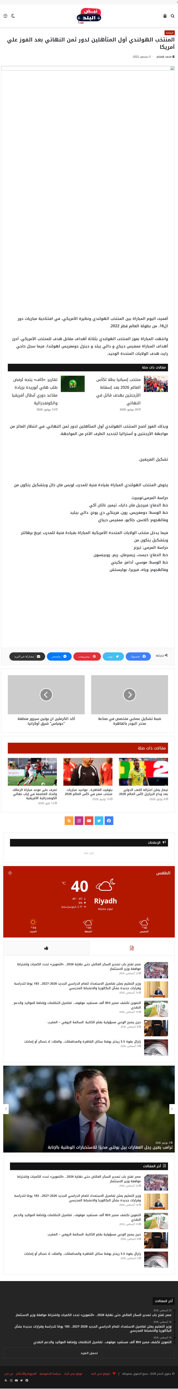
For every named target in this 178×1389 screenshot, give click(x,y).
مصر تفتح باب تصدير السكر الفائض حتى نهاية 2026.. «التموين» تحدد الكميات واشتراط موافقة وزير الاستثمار (79, 966)
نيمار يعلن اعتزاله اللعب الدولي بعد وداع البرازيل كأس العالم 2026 (143, 792)
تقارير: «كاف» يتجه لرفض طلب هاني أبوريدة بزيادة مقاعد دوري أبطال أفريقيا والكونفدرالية (35, 391)
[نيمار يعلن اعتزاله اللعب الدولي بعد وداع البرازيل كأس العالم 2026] (143, 771)
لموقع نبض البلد (99, 1373)
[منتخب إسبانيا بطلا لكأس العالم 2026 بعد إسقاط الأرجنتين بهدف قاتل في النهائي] (156, 384)
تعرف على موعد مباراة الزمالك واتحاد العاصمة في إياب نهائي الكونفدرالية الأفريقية (35, 794)
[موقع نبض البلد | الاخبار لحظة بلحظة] (89, 16)
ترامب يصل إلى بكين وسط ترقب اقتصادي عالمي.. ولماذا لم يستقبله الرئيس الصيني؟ (95, 1147)
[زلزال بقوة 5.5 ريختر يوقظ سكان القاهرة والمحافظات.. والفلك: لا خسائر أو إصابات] (156, 1047)
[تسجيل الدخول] (165, 17)
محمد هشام (164, 56)
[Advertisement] (88, 220)
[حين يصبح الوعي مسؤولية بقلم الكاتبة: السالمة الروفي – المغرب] (156, 1028)
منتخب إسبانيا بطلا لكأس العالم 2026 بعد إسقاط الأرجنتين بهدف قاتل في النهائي (118, 391)
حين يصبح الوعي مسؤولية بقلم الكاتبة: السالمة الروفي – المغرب (94, 1022)
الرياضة (169, 32)
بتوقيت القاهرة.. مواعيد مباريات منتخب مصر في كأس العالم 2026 (88, 792)
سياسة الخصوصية (50, 1373)
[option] (89, 1109)
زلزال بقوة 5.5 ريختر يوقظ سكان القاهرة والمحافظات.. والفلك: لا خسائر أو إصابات (82, 1042)
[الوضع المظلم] (13, 17)
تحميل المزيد (89, 1353)
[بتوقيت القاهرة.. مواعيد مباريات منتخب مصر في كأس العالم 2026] (87, 771)
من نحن (8, 1373)
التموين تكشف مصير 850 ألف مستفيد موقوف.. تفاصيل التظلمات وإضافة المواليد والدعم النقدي (77, 1005)
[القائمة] (5, 17)
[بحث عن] (172, 17)
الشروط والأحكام (26, 1373)
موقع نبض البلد (73, 1373)
